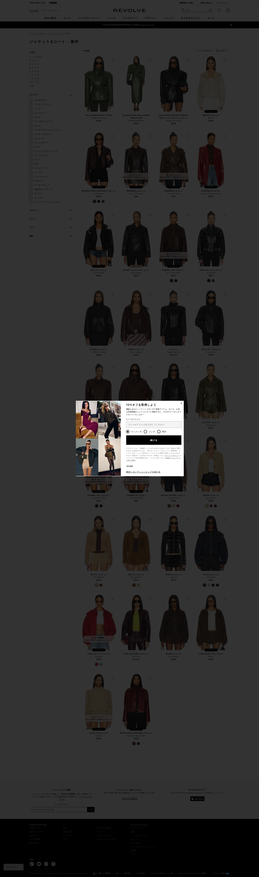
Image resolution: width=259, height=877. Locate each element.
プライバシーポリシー (171, 455)
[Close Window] (181, 403)
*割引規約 (129, 466)
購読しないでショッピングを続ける (143, 472)
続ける (154, 440)
